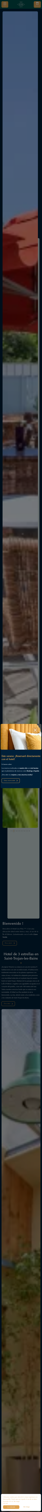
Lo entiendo (11, 1507)
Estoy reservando (9, 780)
